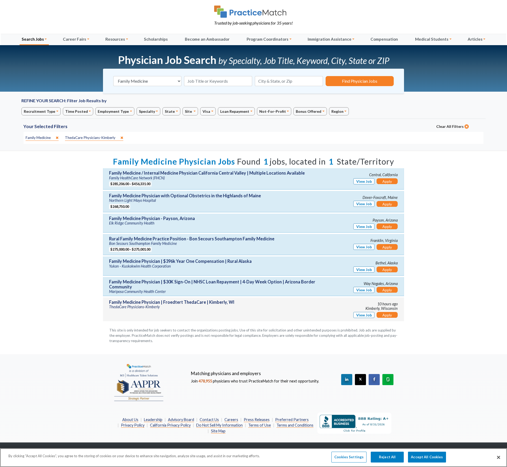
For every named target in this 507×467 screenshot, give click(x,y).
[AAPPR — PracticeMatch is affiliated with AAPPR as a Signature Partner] (138, 382)
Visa (206, 111)
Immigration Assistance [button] (329, 39)
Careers (231, 419)
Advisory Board (181, 419)
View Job (364, 181)
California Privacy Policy (170, 425)
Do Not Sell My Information (219, 425)
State (170, 111)
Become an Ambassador (207, 39)
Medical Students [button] (431, 39)
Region (337, 111)
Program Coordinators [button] (267, 39)
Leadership (153, 419)
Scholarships (156, 39)
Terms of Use (259, 425)
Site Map (218, 431)
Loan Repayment (234, 111)
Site (189, 111)
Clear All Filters (450, 126)
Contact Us (209, 419)
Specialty (147, 111)
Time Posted (76, 111)
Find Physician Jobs (359, 80)
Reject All (387, 457)
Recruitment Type (39, 111)
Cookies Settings (349, 457)
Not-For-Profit (272, 111)
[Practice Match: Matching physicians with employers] (253, 12)
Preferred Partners (292, 419)
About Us (130, 419)
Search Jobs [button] (33, 39)
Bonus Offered (308, 111)
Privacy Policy (132, 425)
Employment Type (113, 111)
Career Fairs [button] (74, 39)
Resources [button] (115, 39)
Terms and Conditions (294, 425)
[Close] (498, 457)
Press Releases (257, 419)
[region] (253, 457)
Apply (387, 181)
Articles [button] (475, 39)
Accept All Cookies (427, 457)
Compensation (384, 39)
